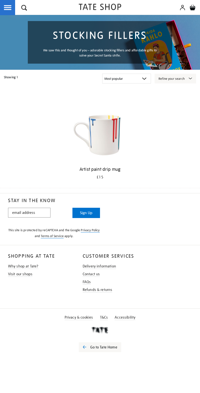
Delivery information (99, 266)
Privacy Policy (90, 230)
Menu (8, 8)
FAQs (87, 281)
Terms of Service (52, 236)
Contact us (91, 274)
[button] (24, 8)
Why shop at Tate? (23, 266)
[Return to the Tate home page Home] (100, 8)
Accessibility (125, 317)
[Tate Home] (100, 330)
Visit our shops (20, 274)
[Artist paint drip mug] (100, 133)
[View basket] (192, 8)
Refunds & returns (97, 289)
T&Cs (104, 317)
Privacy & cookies (79, 317)
